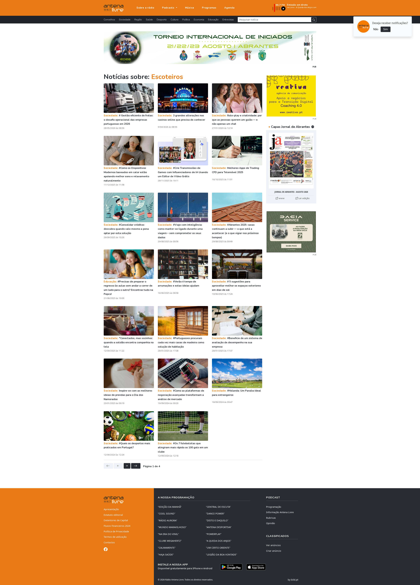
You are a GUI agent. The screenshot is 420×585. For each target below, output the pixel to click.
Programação (273, 506)
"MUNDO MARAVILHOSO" (172, 527)
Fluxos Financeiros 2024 (117, 525)
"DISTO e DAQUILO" (217, 520)
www (281, 198)
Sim (385, 29)
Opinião (270, 523)
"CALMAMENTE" (167, 547)
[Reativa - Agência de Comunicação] (291, 95)
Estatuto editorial (113, 514)
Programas (209, 7)
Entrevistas (228, 19)
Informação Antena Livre (280, 512)
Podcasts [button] (168, 7)
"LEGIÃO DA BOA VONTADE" (221, 554)
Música (189, 7)
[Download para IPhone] (256, 567)
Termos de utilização (115, 536)
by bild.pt (293, 579)
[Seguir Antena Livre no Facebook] (106, 549)
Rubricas (271, 517)
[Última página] (135, 466)
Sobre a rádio (145, 7)
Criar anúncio (273, 550)
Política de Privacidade (116, 531)
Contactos (109, 542)
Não (375, 29)
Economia (199, 19)
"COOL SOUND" (166, 513)
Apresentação (111, 509)
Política (186, 19)
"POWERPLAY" (213, 534)
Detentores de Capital (116, 520)
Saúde (149, 19)
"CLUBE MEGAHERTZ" (170, 540)
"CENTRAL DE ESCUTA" (218, 506)
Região (138, 19)
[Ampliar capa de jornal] (291, 161)
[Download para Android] (231, 567)
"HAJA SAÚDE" (166, 554)
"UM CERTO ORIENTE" (218, 547)
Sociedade (124, 19)
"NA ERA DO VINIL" (168, 534)
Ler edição (304, 198)
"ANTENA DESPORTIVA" (218, 527)
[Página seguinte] (127, 466)
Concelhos (109, 19)
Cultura (174, 19)
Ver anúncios (273, 545)
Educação (213, 19)
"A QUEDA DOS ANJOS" (218, 540)
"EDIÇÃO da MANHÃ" (170, 506)
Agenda (229, 7)
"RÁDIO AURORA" (167, 520)
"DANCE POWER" (215, 513)
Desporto (162, 19)
